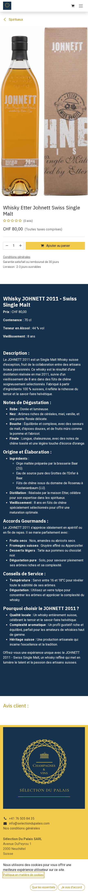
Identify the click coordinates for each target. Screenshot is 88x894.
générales (33, 828)
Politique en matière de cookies (23, 874)
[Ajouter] (20, 245)
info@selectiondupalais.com (29, 823)
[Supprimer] (6, 245)
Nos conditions (14, 828)
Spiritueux (15, 19)
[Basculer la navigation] (81, 6)
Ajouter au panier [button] (57, 246)
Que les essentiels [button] (43, 887)
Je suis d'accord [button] (71, 887)
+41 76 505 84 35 (21, 818)
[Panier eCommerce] (73, 6)
